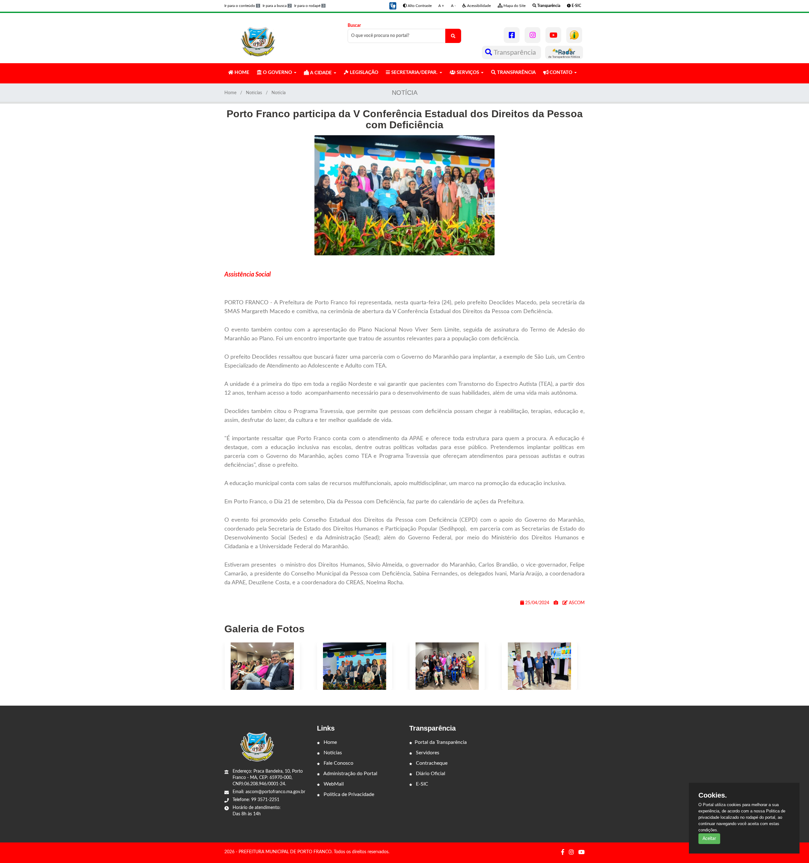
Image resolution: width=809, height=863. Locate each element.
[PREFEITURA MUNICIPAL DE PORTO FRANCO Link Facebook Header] (512, 35)
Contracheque (431, 763)
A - (453, 6)
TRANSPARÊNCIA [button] (516, 72)
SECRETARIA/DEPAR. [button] (414, 72)
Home (230, 93)
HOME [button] (241, 72)
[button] (392, 5)
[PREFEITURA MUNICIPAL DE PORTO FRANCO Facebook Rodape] (562, 852)
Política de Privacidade (348, 794)
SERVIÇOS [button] (467, 72)
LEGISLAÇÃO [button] (363, 72)
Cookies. (712, 795)
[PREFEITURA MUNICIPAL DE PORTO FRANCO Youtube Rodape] (581, 852)
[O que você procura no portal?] (453, 36)
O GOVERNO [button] (277, 72)
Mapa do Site (514, 6)
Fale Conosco (337, 763)
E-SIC (421, 784)
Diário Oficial (430, 773)
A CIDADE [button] (321, 72)
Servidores (427, 752)
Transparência (515, 52)
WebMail (333, 784)
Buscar (354, 25)
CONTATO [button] (561, 72)
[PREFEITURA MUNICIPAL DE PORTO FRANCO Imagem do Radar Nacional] (564, 52)
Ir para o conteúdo (241, 6)
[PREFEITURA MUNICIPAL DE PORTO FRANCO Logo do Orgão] (258, 38)
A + (441, 6)
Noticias (254, 93)
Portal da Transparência (441, 742)
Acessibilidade (478, 6)
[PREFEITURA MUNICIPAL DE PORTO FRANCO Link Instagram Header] (532, 35)
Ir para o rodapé (309, 6)
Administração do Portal (349, 773)
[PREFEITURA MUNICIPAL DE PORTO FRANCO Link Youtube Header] (553, 35)
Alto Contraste (419, 6)
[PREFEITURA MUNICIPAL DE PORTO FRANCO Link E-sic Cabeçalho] (574, 35)
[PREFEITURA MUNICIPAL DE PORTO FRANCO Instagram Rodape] (571, 852)
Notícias (332, 752)
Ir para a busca (277, 6)
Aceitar (709, 838)
